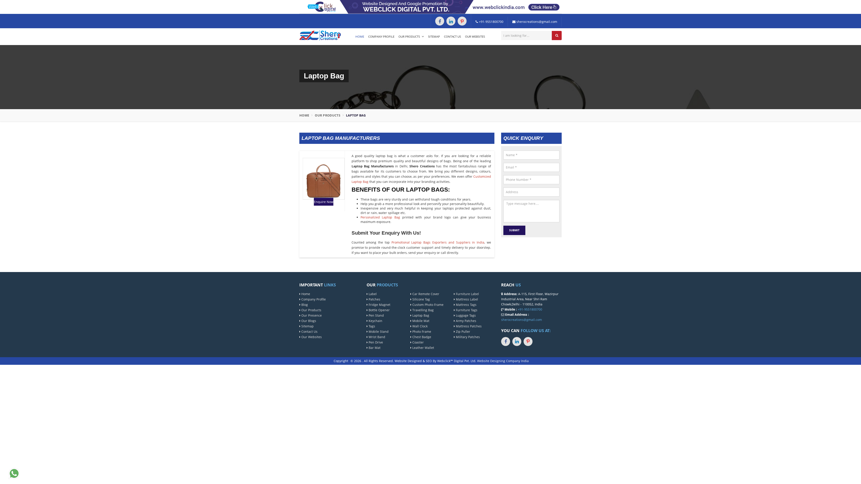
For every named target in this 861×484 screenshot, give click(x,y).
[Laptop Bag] (324, 178)
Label (372, 294)
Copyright (341, 361)
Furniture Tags (466, 310)
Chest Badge (421, 337)
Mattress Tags (465, 304)
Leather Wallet (422, 348)
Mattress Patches (468, 326)
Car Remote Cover (425, 294)
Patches (374, 299)
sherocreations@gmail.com (536, 21)
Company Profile (381, 37)
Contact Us (452, 37)
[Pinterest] (462, 21)
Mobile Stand (378, 331)
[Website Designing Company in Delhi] (430, 6)
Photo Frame (421, 331)
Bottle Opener (379, 310)
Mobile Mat (420, 321)
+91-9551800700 (490, 21)
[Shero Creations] (320, 35)
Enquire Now (323, 202)
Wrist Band (376, 337)
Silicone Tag (420, 299)
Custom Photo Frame (427, 304)
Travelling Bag (422, 310)
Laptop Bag (420, 315)
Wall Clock (419, 326)
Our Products (409, 37)
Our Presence (311, 315)
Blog (304, 304)
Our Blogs (308, 321)
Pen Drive (375, 342)
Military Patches (467, 337)
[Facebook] (439, 21)
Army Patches (465, 321)
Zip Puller (462, 331)
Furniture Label (467, 294)
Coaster (417, 342)
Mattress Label (466, 299)
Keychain (375, 321)
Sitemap (434, 37)
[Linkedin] (450, 21)
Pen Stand (376, 315)
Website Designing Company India (503, 361)
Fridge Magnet (379, 304)
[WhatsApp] (14, 473)
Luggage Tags (465, 315)
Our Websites (475, 37)
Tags (371, 326)
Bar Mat (374, 348)
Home (359, 37)
